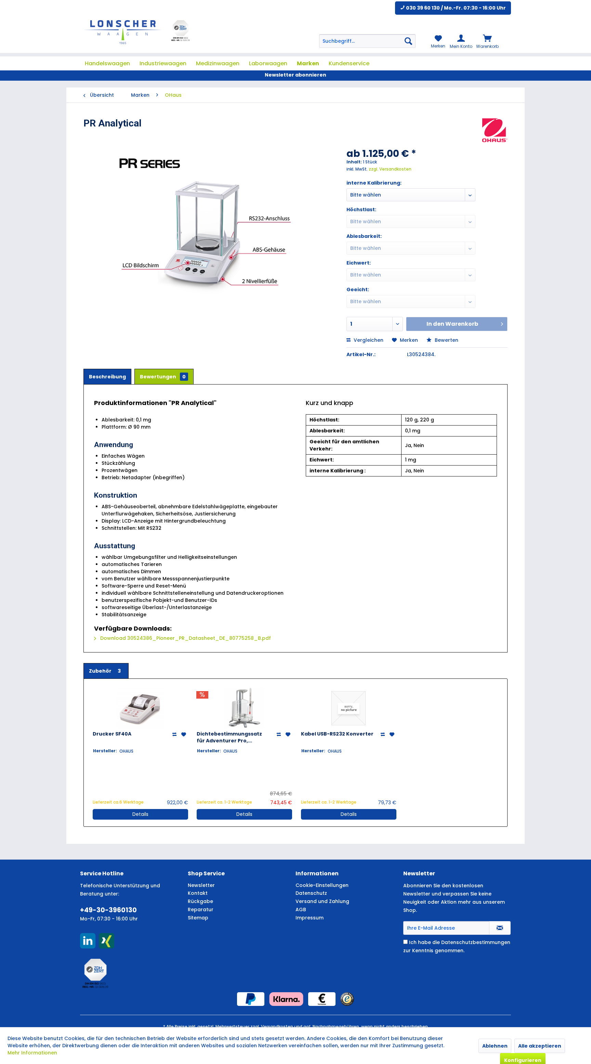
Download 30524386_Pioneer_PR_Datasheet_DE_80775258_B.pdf (185, 638)
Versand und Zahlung (322, 901)
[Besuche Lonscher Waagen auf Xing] (106, 940)
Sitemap (198, 917)
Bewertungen (163, 376)
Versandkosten (277, 1026)
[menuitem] (367, 41)
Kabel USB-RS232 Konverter (337, 733)
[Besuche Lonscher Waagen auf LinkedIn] (87, 940)
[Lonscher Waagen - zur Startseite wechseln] (122, 32)
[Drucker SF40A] (140, 708)
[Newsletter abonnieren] (500, 928)
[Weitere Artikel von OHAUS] (495, 130)
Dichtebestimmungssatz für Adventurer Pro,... (229, 737)
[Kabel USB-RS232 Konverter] (348, 708)
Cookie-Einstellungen (322, 885)
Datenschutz (311, 893)
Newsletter (201, 885)
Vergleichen (367, 340)
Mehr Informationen (32, 1052)
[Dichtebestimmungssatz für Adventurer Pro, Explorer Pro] (244, 708)
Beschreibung (107, 376)
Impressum (310, 917)
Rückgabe (200, 901)
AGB (301, 909)
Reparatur (200, 909)
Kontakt (198, 893)
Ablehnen (495, 1045)
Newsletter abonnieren (295, 74)
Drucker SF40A (112, 733)
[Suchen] (408, 41)
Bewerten (445, 340)
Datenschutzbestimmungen (475, 942)
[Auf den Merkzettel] (184, 734)
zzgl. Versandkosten (390, 169)
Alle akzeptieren (539, 1045)
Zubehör (105, 671)
